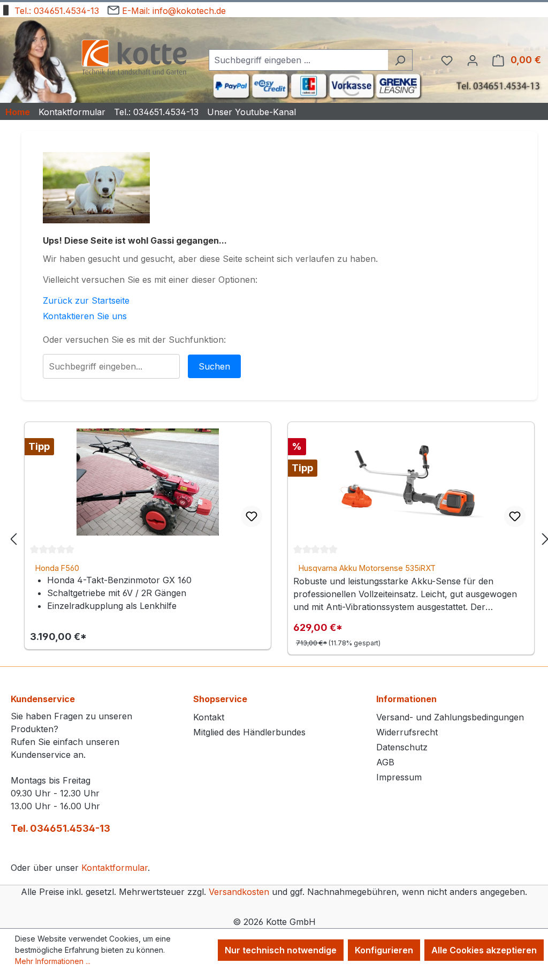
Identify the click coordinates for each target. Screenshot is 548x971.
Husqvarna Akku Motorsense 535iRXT (367, 568)
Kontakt (208, 717)
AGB (385, 762)
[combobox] (298, 60)
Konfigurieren (384, 950)
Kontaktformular (114, 867)
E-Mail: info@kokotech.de (172, 10)
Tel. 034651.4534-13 (60, 828)
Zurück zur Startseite (86, 300)
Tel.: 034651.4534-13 (55, 10)
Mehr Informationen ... (52, 961)
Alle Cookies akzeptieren (484, 950)
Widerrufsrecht (407, 732)
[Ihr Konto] (472, 60)
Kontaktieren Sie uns (85, 316)
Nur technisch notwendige (281, 950)
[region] (279, 538)
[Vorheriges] (13, 538)
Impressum (399, 777)
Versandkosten (239, 891)
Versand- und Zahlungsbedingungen (450, 717)
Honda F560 (57, 568)
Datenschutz (402, 747)
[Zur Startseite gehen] (133, 58)
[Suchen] (400, 60)
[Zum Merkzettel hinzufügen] (251, 516)
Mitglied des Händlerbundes (249, 732)
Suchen (214, 366)
